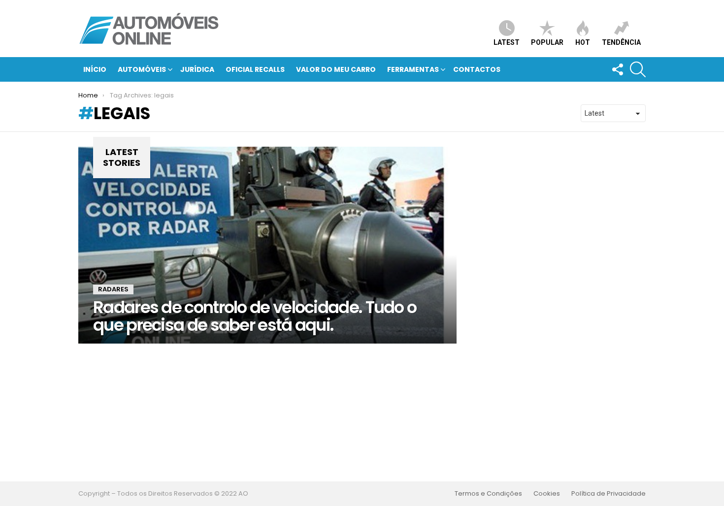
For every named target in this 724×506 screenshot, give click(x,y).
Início (94, 69)
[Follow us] (617, 69)
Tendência (621, 42)
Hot (582, 42)
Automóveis (142, 69)
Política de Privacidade (608, 494)
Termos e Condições (488, 494)
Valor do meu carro (336, 69)
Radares (113, 289)
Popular (547, 42)
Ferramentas (413, 69)
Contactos (476, 69)
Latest (507, 42)
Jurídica (197, 69)
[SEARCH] (638, 69)
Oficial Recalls (255, 69)
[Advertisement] (362, 412)
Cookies (546, 494)
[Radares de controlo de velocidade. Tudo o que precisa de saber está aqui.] (267, 245)
